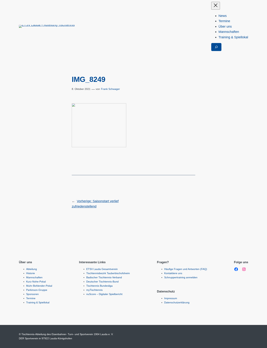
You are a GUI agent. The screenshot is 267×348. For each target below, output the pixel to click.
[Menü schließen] (215, 6)
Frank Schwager (110, 88)
